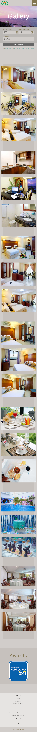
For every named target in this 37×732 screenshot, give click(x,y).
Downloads (18, 701)
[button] (10, 32)
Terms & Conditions (18, 703)
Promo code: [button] (8, 48)
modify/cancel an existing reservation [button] (24, 48)
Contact (18, 698)
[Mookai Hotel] (4, 3)
